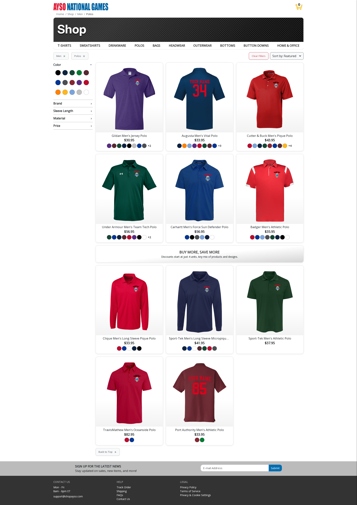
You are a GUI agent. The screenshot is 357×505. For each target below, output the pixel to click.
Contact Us (123, 499)
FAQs (120, 495)
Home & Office (288, 46)
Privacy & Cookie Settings (195, 495)
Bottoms (227, 46)
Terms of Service (190, 491)
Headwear (177, 46)
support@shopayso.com (68, 496)
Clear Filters (259, 56)
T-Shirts (64, 46)
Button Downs (256, 46)
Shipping (122, 491)
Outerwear (202, 46)
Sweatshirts (90, 46)
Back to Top (108, 451)
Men (61, 56)
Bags (156, 46)
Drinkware (117, 46)
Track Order (124, 487)
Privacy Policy (188, 487)
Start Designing (129, 125)
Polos (139, 46)
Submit (275, 468)
